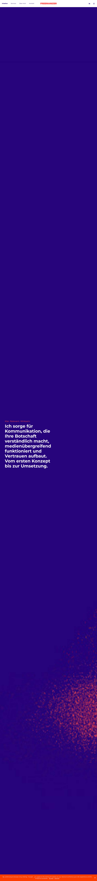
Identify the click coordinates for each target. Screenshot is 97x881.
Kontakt (31, 3)
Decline (56, 878)
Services (13, 3)
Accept (51, 878)
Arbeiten (5, 3)
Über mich (22, 3)
